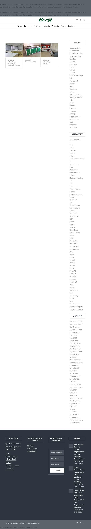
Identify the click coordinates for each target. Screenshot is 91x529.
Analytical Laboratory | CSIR (30, 61)
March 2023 (74, 373)
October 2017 (75, 401)
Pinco (72, 252)
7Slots (72, 156)
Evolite (72, 72)
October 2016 (75, 417)
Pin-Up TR (73, 241)
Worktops (73, 127)
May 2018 (73, 395)
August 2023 (74, 368)
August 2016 (74, 423)
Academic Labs (75, 48)
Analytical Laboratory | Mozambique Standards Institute (14, 63)
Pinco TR (73, 271)
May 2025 (73, 338)
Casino (72, 175)
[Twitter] (77, 19)
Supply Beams (75, 116)
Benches (73, 59)
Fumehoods (74, 81)
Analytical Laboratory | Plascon (46, 62)
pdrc (71, 238)
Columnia (73, 62)
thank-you (73, 125)
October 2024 (75, 349)
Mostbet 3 (74, 213)
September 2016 (76, 420)
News (72, 103)
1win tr (72, 153)
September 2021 (76, 387)
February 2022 (75, 384)
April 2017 (73, 412)
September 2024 (76, 351)
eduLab (72, 70)
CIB (71, 183)
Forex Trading (75, 189)
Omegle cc (74, 230)
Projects (73, 108)
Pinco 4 (72, 263)
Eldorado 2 (74, 186)
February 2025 (75, 343)
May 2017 (73, 409)
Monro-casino (75, 208)
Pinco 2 (72, 257)
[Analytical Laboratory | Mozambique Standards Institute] (14, 50)
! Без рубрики (75, 139)
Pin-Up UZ (73, 243)
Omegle (73, 227)
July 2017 (73, 406)
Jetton (72, 197)
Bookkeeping (74, 172)
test (71, 122)
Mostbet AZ (74, 216)
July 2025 (73, 335)
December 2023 (76, 360)
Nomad (72, 224)
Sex (71, 293)
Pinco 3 (72, 260)
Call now (10, 468)
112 (71, 145)
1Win (71, 148)
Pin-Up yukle (74, 249)
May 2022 (73, 382)
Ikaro (71, 86)
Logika (72, 92)
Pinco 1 (72, 254)
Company (73, 64)
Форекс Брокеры (76, 309)
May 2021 (73, 392)
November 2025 (76, 324)
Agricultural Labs (76, 53)
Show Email (11, 459)
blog (71, 167)
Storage (73, 114)
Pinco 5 (72, 265)
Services (73, 111)
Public (72, 287)
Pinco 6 (72, 268)
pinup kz (73, 274)
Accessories (74, 51)
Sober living (74, 295)
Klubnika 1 (73, 200)
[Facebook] (80, 19)
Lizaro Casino (75, 205)
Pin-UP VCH (74, 246)
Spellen (72, 298)
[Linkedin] (83, 19)
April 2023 (73, 371)
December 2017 (76, 398)
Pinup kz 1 (73, 276)
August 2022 (74, 379)
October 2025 (75, 327)
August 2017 (74, 403)
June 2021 (73, 390)
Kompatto (73, 89)
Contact (72, 67)
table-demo (74, 119)
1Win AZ (73, 150)
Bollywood (74, 170)
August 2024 (74, 354)
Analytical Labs (75, 56)
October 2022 (75, 376)
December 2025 (76, 321)
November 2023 (76, 362)
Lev (71, 202)
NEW (71, 219)
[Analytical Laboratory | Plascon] (49, 50)
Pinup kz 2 (73, 279)
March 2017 (74, 414)
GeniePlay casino (76, 194)
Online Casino (75, 233)
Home (72, 83)
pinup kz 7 (73, 282)
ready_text (74, 290)
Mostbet (73, 211)
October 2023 (75, 365)
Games (72, 191)
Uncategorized (75, 304)
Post (71, 285)
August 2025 (74, 332)
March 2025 (74, 341)
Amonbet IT (74, 164)
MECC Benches (75, 94)
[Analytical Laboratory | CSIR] (32, 50)
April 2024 (73, 357)
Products (73, 105)
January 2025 (75, 346)
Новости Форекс (76, 306)
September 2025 (76, 330)
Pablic (72, 235)
